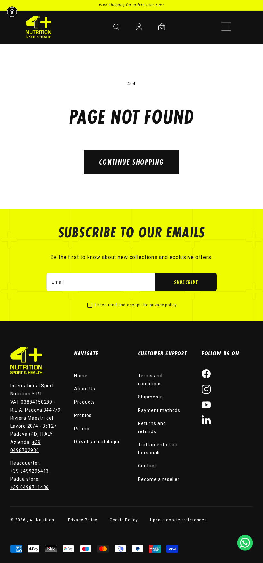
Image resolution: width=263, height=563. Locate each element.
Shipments (150, 396)
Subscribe (186, 281)
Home (81, 375)
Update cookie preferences (178, 520)
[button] (226, 27)
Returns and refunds (152, 427)
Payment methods (159, 410)
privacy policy (163, 305)
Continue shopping (131, 162)
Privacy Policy (83, 520)
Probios (83, 415)
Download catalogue (97, 441)
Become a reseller (159, 479)
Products (84, 402)
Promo (81, 428)
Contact (147, 465)
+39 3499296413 (29, 470)
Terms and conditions (150, 379)
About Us (84, 388)
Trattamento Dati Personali (158, 448)
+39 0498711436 (29, 487)
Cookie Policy (124, 520)
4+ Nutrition (42, 520)
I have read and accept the (136, 305)
